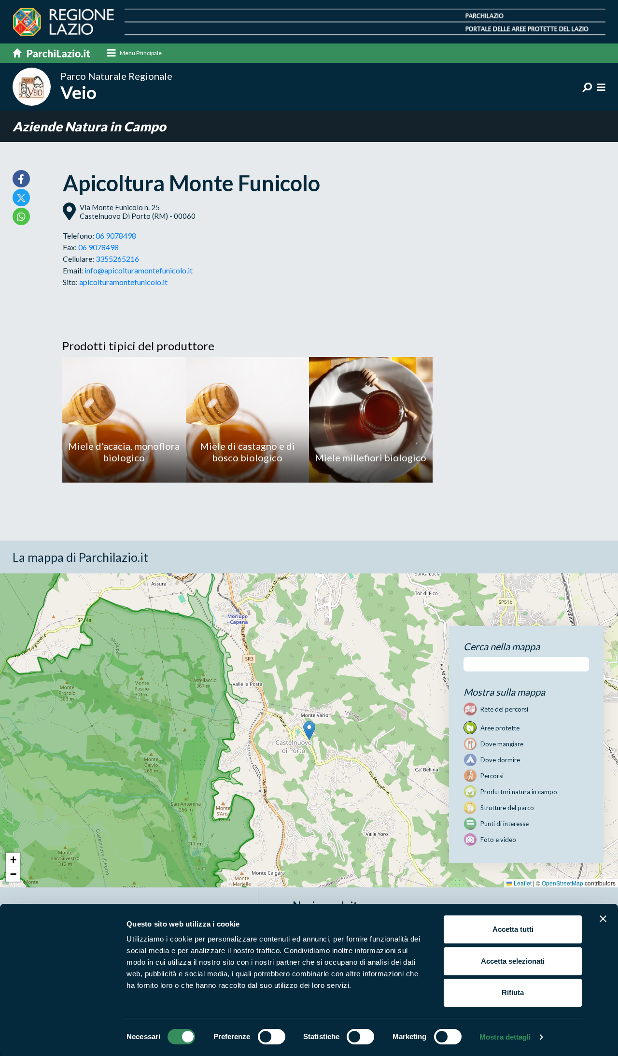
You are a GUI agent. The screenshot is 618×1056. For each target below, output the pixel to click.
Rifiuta (513, 992)
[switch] (271, 1036)
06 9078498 (116, 235)
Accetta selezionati (513, 961)
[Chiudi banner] (603, 918)
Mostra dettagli (505, 1037)
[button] (309, 731)
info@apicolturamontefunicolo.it (138, 270)
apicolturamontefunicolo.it (123, 281)
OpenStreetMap (562, 883)
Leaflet (522, 883)
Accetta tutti (513, 929)
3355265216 (117, 258)
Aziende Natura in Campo (89, 126)
